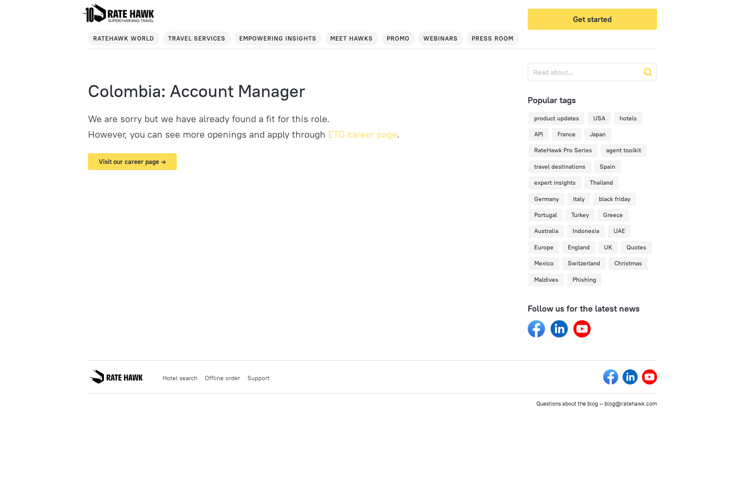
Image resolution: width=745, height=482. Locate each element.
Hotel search (180, 378)
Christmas (628, 263)
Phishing (584, 280)
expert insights (555, 182)
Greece (613, 215)
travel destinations (559, 166)
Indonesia (586, 231)
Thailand (601, 182)
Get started (592, 19)
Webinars (440, 38)
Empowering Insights (277, 38)
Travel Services (196, 38)
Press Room (492, 38)
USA (599, 118)
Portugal (545, 215)
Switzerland (584, 263)
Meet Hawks (351, 38)
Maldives (546, 280)
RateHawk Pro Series (563, 150)
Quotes (636, 247)
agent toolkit (623, 150)
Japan (598, 134)
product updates (556, 118)
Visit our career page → (132, 162)
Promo (398, 38)
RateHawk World (123, 38)
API (538, 134)
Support (258, 378)
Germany (546, 199)
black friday (614, 199)
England (579, 247)
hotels (628, 118)
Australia (546, 231)
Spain (607, 166)
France (566, 134)
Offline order (222, 378)
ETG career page (362, 134)
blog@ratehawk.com (630, 403)
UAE (619, 231)
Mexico (544, 263)
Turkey (580, 215)
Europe (544, 247)
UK (608, 247)
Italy (579, 199)
